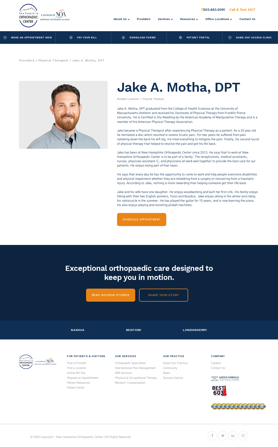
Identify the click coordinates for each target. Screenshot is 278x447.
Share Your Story (163, 295)
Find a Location (76, 368)
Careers (216, 363)
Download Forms (143, 37)
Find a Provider (76, 363)
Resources (187, 19)
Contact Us (247, 19)
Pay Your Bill (87, 37)
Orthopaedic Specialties (130, 363)
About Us (120, 19)
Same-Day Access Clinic (254, 37)
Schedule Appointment (142, 219)
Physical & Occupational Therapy (136, 378)
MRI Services (123, 373)
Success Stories (173, 378)
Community (170, 368)
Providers (143, 19)
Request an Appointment (82, 378)
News (166, 373)
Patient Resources (78, 382)
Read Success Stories (111, 295)
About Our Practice (175, 363)
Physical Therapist (53, 60)
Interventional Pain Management (135, 368)
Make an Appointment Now (31, 37)
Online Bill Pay (76, 373)
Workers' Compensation (130, 382)
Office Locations (217, 19)
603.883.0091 (214, 10)
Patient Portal (198, 37)
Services (164, 19)
